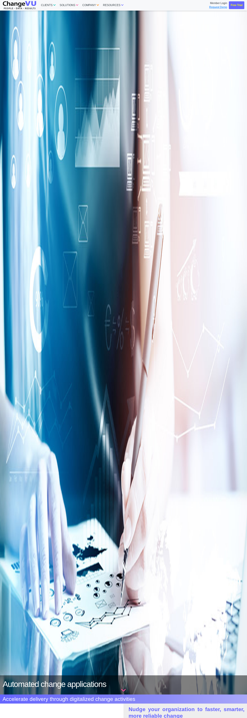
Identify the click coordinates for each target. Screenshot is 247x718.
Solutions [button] (68, 5)
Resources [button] (112, 5)
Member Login (218, 3)
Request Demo (218, 7)
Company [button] (89, 5)
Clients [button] (47, 5)
